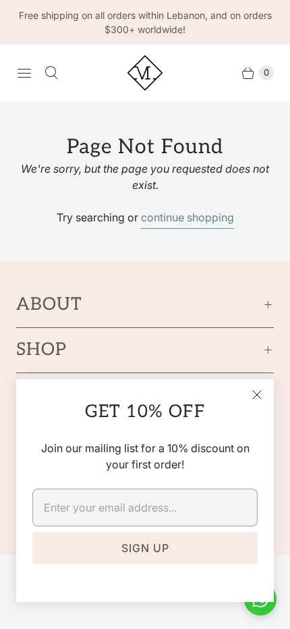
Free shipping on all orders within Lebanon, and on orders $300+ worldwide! (145, 22)
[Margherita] (145, 73)
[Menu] (24, 73)
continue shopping (187, 217)
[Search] (51, 73)
